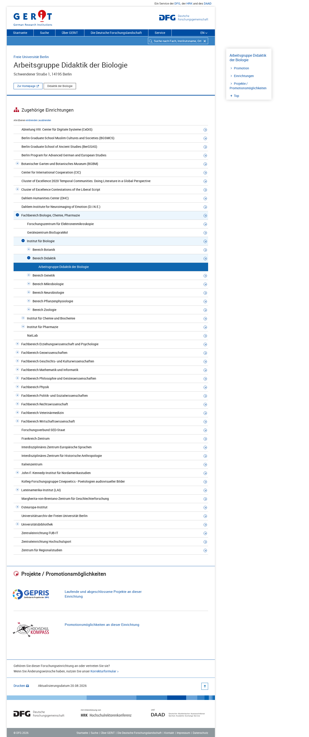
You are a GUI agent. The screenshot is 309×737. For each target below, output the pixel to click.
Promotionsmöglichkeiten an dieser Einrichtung (102, 624)
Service (160, 33)
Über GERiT (70, 33)
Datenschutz (200, 733)
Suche (44, 33)
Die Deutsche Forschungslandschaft (116, 33)
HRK (189, 3)
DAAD (208, 3)
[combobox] (178, 41)
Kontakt (169, 733)
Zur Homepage (26, 86)
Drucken (19, 685)
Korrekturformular (103, 671)
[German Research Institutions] (33, 17)
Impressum (183, 733)
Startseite (20, 33)
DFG (177, 3)
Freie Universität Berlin (31, 56)
